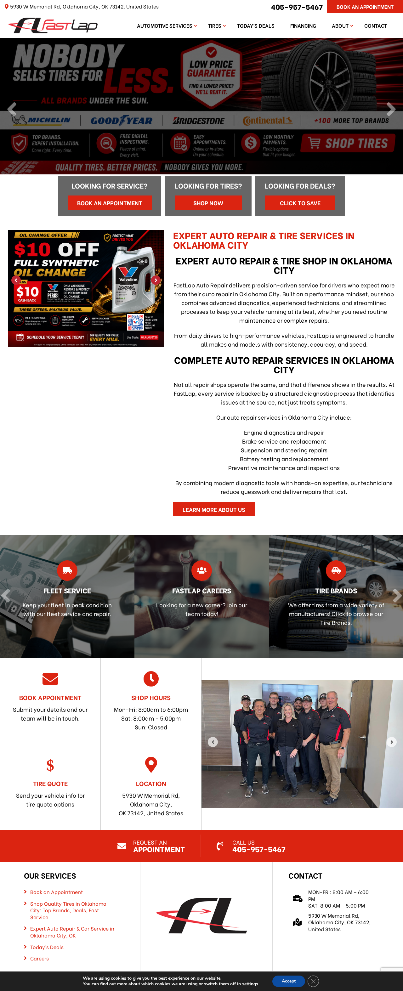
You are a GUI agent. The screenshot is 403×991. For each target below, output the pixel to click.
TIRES (214, 25)
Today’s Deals (256, 25)
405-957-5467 (297, 6)
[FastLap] (53, 24)
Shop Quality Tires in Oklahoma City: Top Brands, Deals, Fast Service (68, 910)
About (340, 25)
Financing (303, 25)
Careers (39, 958)
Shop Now (208, 202)
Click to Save (300, 202)
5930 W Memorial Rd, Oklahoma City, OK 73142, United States (151, 798)
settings (250, 984)
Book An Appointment (365, 6)
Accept (289, 981)
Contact (375, 25)
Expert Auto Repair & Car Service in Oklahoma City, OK (72, 931)
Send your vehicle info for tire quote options (50, 793)
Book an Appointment (109, 202)
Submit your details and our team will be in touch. (50, 707)
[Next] (391, 109)
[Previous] (11, 109)
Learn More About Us (214, 509)
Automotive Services (164, 25)
